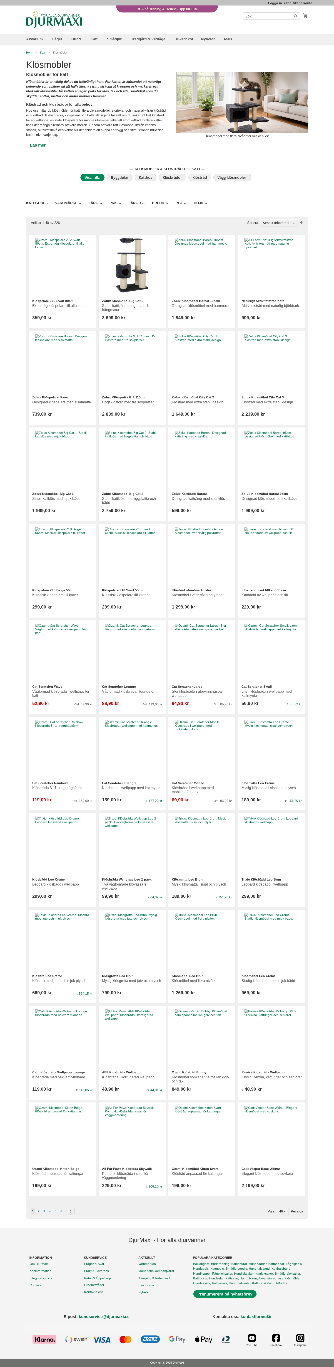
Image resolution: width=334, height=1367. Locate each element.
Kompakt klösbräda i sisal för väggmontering (125, 1176)
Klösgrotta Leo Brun (118, 976)
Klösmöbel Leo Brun (188, 976)
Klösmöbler (292, 1278)
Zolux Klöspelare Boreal (51, 397)
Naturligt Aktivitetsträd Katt (263, 301)
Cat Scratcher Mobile (188, 783)
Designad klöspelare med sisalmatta (61, 402)
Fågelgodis (294, 1264)
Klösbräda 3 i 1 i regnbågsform (57, 788)
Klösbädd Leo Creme (48, 879)
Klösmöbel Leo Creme (259, 976)
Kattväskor (219, 1283)
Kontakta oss (94, 1292)
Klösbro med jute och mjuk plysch (59, 981)
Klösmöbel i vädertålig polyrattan (198, 595)
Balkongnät (201, 1264)
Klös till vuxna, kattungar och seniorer (272, 1077)
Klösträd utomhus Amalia (191, 590)
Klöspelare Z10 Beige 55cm (53, 590)
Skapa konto (302, 3)
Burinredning (220, 1264)
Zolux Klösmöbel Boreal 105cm (196, 301)
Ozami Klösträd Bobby (189, 1072)
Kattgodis (217, 1268)
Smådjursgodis (236, 1268)
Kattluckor (200, 1278)
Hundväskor (201, 1283)
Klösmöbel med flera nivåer (194, 981)
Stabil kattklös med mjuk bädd (56, 499)
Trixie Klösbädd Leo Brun (261, 879)
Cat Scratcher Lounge (119, 686)
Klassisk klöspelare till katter (55, 595)
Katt (43, 52)
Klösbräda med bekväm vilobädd (58, 1077)
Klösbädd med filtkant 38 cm (264, 590)
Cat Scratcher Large (187, 686)
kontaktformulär (256, 1316)
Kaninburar (239, 1264)
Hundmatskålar (239, 1283)
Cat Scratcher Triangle (119, 783)
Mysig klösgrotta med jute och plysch (131, 981)
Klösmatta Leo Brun (187, 879)
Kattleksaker (264, 1273)
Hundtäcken (248, 1278)
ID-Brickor (281, 1283)
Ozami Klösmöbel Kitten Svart (195, 1169)
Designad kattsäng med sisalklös (198, 499)
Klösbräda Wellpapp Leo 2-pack (127, 879)
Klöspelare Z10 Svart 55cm (122, 590)
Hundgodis (201, 1268)
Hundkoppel (201, 1273)
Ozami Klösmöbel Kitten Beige (55, 1169)
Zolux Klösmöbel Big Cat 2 (122, 494)
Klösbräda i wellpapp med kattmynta (131, 788)
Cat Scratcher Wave (47, 686)
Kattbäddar (276, 1264)
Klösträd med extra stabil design (197, 402)
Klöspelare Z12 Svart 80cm (52, 301)
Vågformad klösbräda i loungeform (129, 691)
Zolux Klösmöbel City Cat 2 (193, 397)
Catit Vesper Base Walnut (261, 1169)
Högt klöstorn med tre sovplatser (128, 402)
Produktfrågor (94, 1285)
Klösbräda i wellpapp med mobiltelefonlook (193, 790)
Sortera (252, 223)
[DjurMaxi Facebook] (275, 1341)
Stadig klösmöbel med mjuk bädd (268, 981)
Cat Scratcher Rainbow (50, 783)
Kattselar (231, 1278)
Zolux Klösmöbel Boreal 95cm (265, 494)
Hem (29, 52)
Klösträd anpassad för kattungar (57, 1174)
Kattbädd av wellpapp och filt (265, 595)
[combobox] (271, 16)
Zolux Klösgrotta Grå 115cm (123, 397)
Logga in (275, 3)
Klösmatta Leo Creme (258, 783)
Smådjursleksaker (287, 1273)
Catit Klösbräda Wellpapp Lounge (58, 1072)
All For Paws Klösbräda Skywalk (127, 1169)
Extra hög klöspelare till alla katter (59, 306)
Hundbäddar (258, 1264)
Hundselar (216, 1278)
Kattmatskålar (262, 1283)
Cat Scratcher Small (257, 686)
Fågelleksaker (222, 1273)
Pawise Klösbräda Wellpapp (263, 1072)
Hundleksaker (244, 1273)
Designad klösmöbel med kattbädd (269, 499)
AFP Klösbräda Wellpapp (121, 1072)
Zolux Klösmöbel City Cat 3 (263, 397)
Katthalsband (281, 1268)
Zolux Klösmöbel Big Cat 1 (53, 494)
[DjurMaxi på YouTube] (251, 1341)
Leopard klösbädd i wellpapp (55, 884)
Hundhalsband (259, 1268)
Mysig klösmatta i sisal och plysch (269, 788)
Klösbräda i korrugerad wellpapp (128, 1077)
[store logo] (54, 19)
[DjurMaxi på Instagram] (300, 1341)
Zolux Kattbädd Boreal (189, 494)
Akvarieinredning (271, 1278)
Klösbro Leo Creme (47, 976)
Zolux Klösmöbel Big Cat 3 (122, 301)
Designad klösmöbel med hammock (200, 306)
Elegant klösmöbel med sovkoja (267, 1174)
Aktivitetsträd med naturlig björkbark (270, 306)
